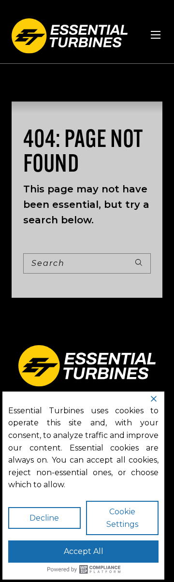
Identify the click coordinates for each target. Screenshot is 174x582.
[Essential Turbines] (70, 36)
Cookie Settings (122, 518)
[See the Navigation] (155, 34)
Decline (44, 518)
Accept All (83, 551)
